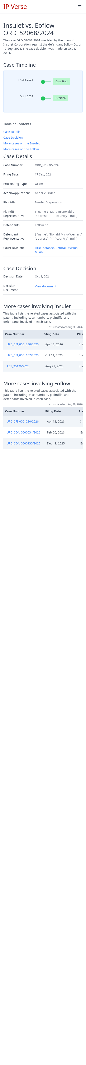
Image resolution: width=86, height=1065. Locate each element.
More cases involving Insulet (37, 306)
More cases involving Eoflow (36, 383)
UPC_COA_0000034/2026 (23, 432)
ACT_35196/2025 (18, 366)
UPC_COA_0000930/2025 (23, 443)
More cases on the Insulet (21, 143)
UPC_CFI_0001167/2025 (23, 355)
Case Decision (13, 137)
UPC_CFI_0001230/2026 (23, 344)
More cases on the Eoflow (21, 149)
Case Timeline (19, 64)
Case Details (11, 132)
